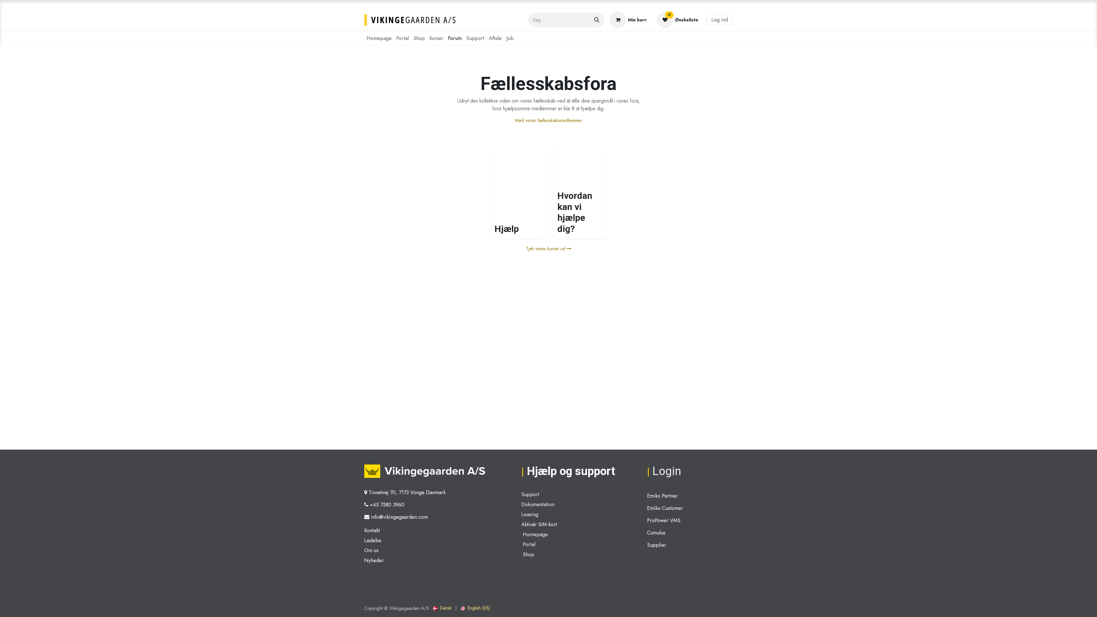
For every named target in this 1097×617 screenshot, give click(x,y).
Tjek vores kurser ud (546, 248)
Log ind (719, 19)
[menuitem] (379, 38)
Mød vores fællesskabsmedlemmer (548, 120)
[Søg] (596, 20)
